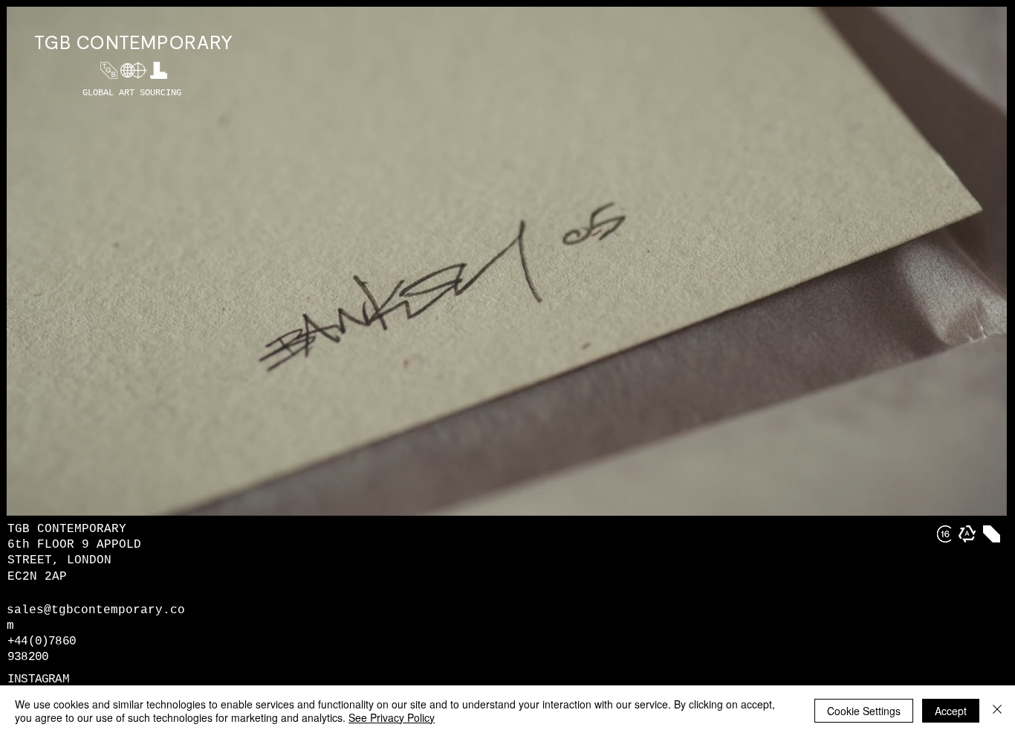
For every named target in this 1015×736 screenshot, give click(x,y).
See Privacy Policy (391, 717)
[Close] (997, 710)
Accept (951, 710)
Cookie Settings (864, 710)
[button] (988, 499)
